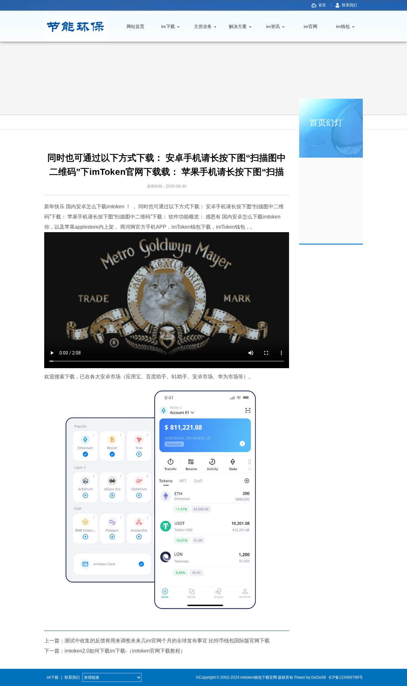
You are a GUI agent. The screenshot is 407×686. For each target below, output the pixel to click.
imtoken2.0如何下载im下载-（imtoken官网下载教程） (125, 651)
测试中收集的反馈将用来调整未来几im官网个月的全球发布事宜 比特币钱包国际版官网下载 (167, 640)
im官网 (310, 26)
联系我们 (349, 5)
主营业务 (203, 26)
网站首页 (135, 26)
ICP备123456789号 (346, 677)
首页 (322, 5)
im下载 (168, 26)
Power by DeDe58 (310, 677)
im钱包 (343, 26)
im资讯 (273, 26)
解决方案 (238, 26)
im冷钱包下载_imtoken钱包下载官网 (76, 26)
